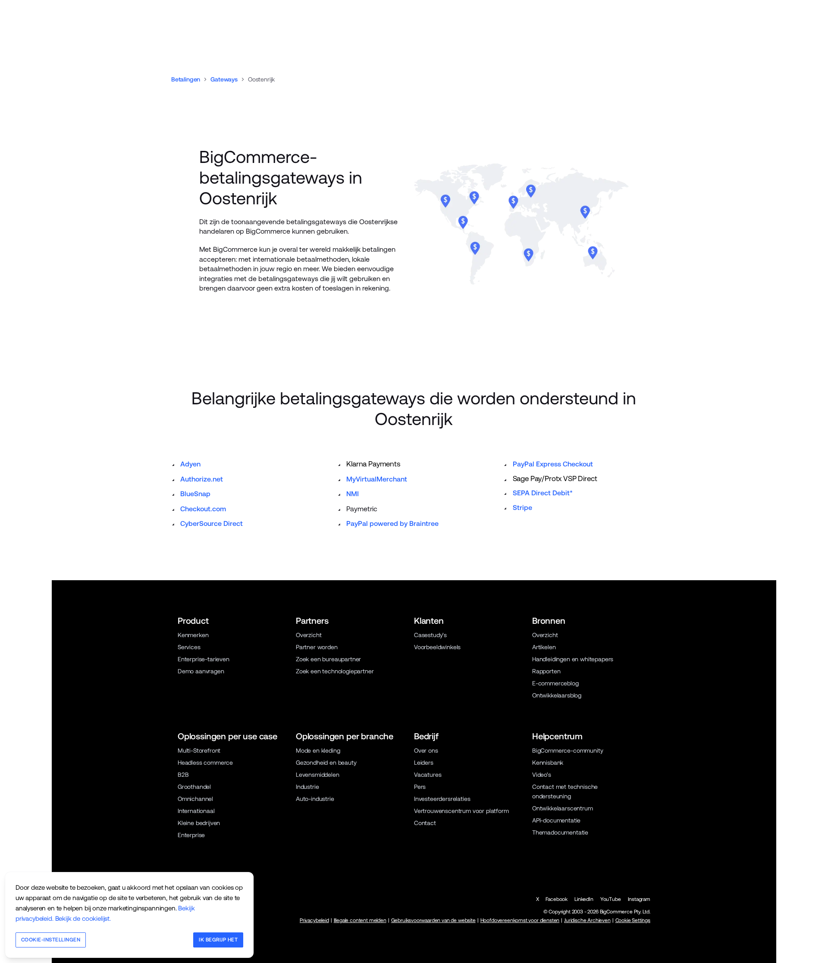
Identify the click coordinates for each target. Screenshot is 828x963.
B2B (183, 774)
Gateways (224, 79)
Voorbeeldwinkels (437, 647)
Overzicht (308, 635)
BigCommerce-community (567, 750)
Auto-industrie (315, 798)
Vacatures (427, 774)
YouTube (610, 899)
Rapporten (546, 671)
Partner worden (317, 647)
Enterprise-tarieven (203, 659)
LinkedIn (583, 899)
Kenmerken (193, 635)
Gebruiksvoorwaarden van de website (433, 920)
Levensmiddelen (317, 774)
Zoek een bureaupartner (328, 659)
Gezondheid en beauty (326, 762)
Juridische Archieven (587, 920)
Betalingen (185, 79)
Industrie (307, 786)
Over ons (426, 750)
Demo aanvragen (201, 671)
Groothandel (194, 786)
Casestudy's (430, 635)
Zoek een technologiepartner (334, 671)
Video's (541, 774)
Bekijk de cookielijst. (83, 918)
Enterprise (191, 835)
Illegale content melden (360, 920)
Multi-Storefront (199, 750)
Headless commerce (205, 762)
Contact (425, 822)
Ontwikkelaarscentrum (562, 808)
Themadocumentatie (560, 832)
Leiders (423, 762)
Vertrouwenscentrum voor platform (461, 810)
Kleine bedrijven (199, 822)
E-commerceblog (555, 683)
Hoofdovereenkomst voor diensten (520, 920)
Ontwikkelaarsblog (556, 695)
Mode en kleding (318, 750)
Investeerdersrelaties (442, 798)
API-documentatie (556, 820)
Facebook (557, 899)
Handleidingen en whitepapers (572, 659)
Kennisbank (547, 762)
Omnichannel (195, 798)
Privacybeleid (314, 920)
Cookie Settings (632, 920)
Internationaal (196, 810)
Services (189, 647)
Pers (420, 786)
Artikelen (543, 647)
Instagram (639, 899)
